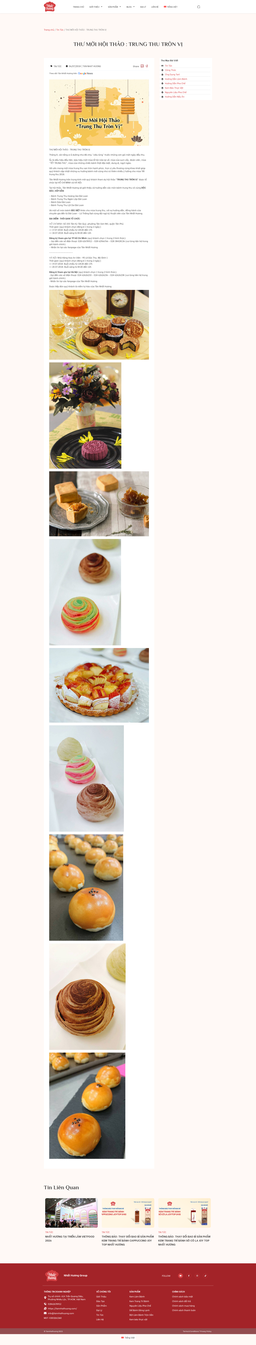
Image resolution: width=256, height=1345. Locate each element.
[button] (198, 6)
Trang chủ (78, 6)
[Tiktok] (205, 1275)
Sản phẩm (113, 6)
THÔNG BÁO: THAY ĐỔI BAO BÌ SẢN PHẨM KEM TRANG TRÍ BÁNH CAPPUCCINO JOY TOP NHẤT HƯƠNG (128, 1240)
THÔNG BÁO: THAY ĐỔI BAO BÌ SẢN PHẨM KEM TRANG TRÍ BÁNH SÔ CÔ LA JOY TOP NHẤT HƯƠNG (184, 1240)
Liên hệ (155, 6)
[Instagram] (197, 1275)
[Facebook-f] (188, 1275)
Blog (129, 6)
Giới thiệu (94, 6)
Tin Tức (59, 29)
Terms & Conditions (191, 1331)
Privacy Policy (205, 1331)
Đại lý (143, 6)
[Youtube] (180, 1275)
